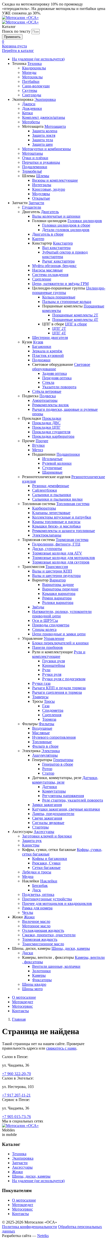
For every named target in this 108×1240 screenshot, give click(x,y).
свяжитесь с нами (61, 1048)
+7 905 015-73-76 (16, 1116)
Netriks (43, 1236)
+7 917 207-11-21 (16, 1095)
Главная (19, 1019)
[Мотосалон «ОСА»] (20, 17)
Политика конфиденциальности (29, 1227)
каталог (18, 50)
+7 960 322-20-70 (16, 1074)
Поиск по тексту (16, 31)
